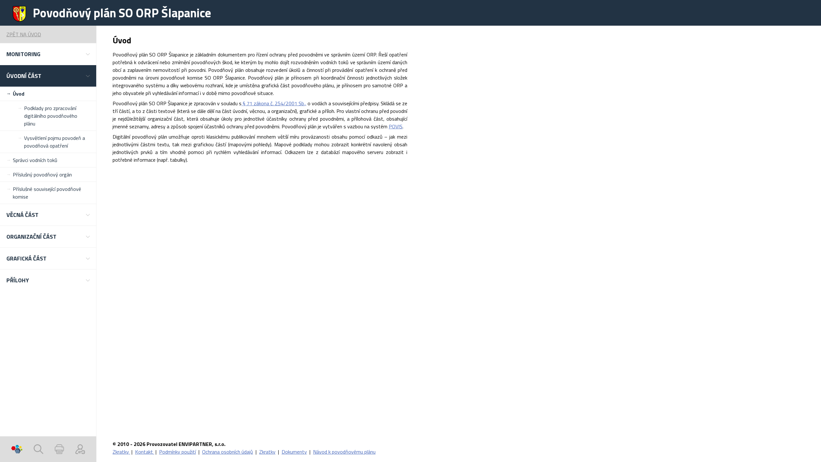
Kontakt (144, 452)
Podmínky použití (177, 452)
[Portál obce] (16, 449)
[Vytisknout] (59, 449)
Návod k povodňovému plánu (344, 452)
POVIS (395, 126)
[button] (48, 54)
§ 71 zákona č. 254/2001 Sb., (273, 103)
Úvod (18, 94)
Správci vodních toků (35, 160)
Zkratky (121, 452)
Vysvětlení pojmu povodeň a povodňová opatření (54, 142)
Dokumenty (294, 452)
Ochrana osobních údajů (227, 452)
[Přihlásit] (80, 449)
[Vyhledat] (38, 449)
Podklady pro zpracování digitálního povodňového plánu (50, 115)
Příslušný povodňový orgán (42, 174)
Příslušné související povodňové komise (47, 193)
